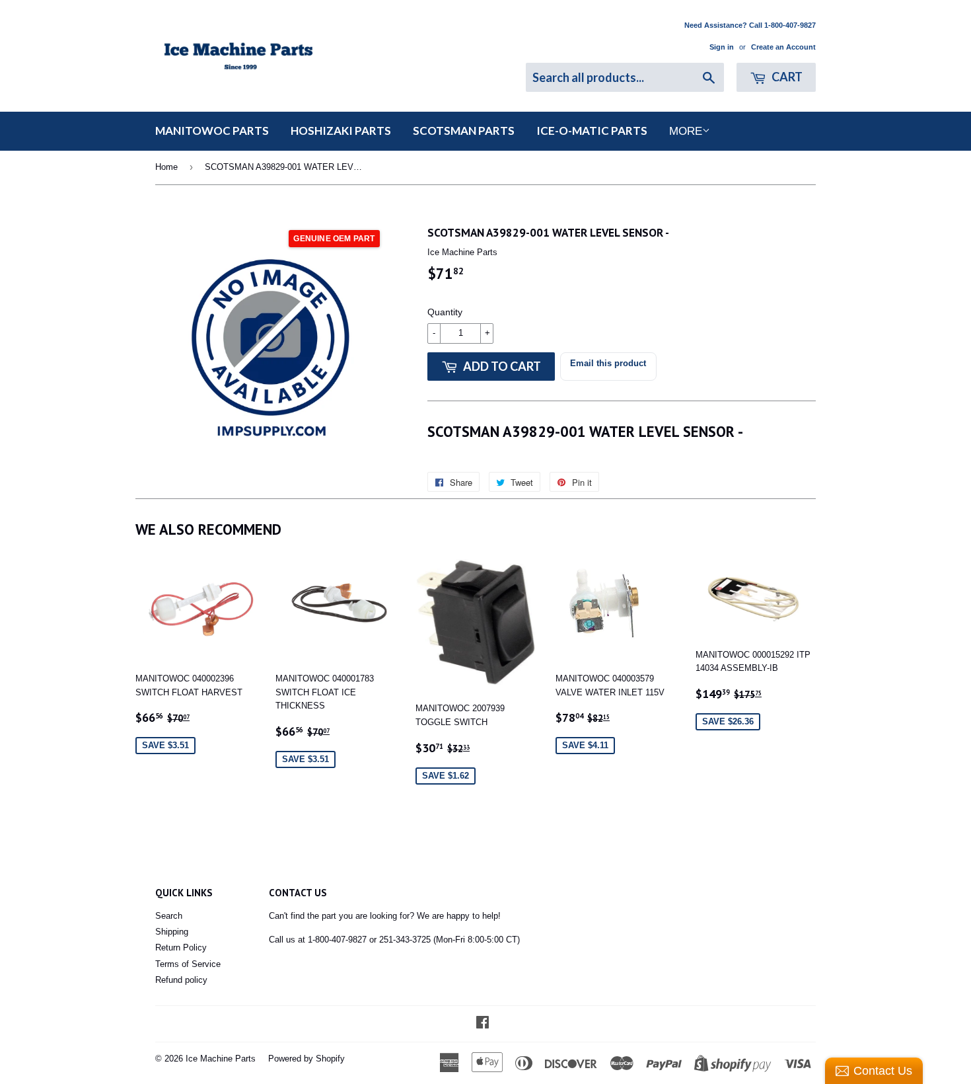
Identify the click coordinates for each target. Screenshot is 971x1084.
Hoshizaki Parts (341, 130)
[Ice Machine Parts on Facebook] (482, 1024)
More (685, 131)
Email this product (608, 363)
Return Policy (181, 947)
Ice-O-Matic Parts (591, 130)
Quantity (444, 312)
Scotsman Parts (464, 130)
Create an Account (783, 47)
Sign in (721, 47)
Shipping (171, 932)
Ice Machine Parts (221, 1059)
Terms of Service (188, 964)
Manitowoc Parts (212, 130)
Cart (786, 76)
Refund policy (181, 980)
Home (166, 167)
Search (168, 916)
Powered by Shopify (306, 1059)
